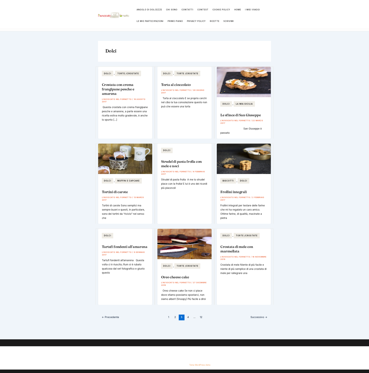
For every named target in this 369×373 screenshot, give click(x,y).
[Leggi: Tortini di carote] (125, 158)
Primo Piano (175, 21)
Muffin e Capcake (128, 180)
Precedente (110, 317)
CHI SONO (171, 9)
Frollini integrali (233, 192)
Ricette (215, 21)
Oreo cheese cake (175, 277)
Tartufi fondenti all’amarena (124, 247)
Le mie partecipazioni (150, 21)
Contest (202, 9)
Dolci (107, 73)
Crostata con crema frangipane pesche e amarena (118, 89)
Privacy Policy (196, 21)
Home (237, 9)
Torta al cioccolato (176, 85)
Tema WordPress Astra (199, 365)
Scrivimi (228, 21)
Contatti (187, 9)
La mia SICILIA (244, 104)
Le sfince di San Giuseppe (240, 115)
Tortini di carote (115, 192)
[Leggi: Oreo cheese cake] (184, 243)
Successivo (259, 317)
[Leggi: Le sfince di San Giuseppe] (244, 81)
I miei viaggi (252, 9)
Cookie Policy (221, 9)
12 (201, 317)
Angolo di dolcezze (149, 9)
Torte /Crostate (128, 73)
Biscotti (228, 180)
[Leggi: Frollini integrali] (244, 158)
